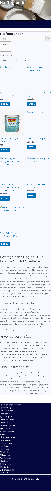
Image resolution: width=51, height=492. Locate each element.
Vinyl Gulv (4, 473)
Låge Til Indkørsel (7, 437)
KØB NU (4, 104)
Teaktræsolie (5, 464)
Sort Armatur (5, 458)
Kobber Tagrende (7, 431)
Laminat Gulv (5, 440)
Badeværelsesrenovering (10, 405)
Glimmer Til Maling (7, 425)
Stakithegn (4, 461)
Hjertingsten (5, 428)
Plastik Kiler (5, 452)
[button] (25, 25)
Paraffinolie (5, 446)
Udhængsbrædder (7, 470)
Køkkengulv (5, 434)
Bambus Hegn (6, 408)
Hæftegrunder (33, 479)
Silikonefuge (5, 455)
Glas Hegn (4, 423)
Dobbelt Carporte (7, 411)
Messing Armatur (7, 443)
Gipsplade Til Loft (7, 420)
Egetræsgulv (5, 414)
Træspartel (4, 467)
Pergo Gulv (4, 449)
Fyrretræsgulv (6, 417)
